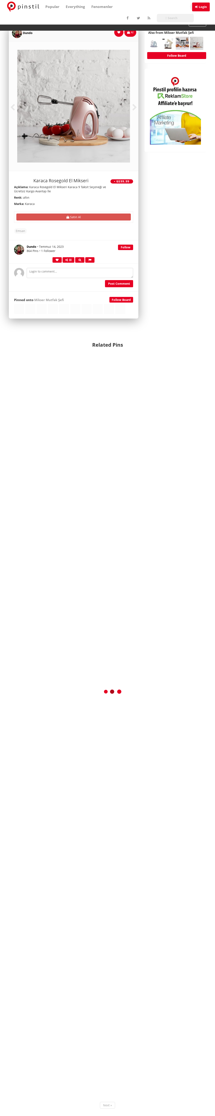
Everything (75, 6)
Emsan (20, 231)
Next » (107, 1105)
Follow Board (121, 300)
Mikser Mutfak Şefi (49, 300)
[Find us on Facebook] (127, 18)
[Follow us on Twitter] (138, 18)
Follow (125, 247)
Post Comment (119, 284)
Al (132, 32)
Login (203, 7)
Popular (52, 6)
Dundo (28, 33)
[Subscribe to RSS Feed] (148, 18)
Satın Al (75, 217)
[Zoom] (79, 260)
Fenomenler (102, 6)
